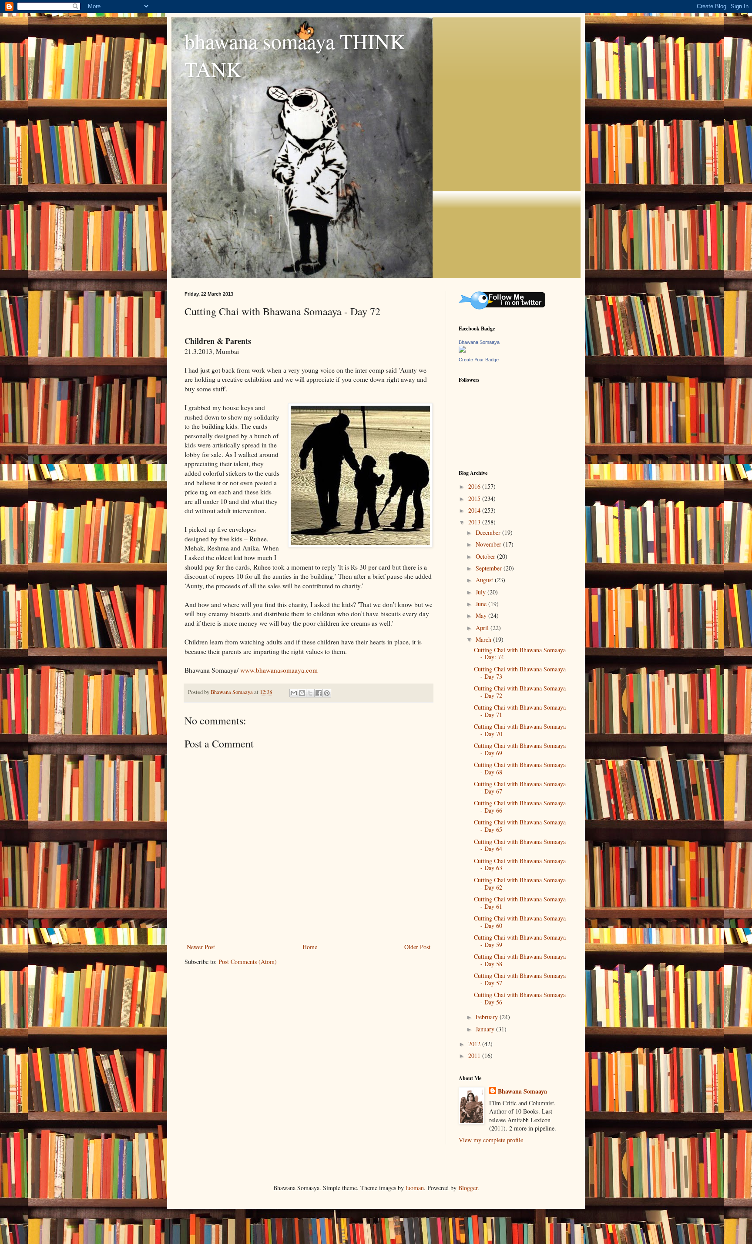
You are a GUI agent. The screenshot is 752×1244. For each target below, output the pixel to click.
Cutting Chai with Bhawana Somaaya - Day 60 (520, 922)
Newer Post (201, 947)
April (483, 628)
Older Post (417, 947)
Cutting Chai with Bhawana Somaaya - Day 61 (520, 902)
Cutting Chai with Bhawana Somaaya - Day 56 (520, 998)
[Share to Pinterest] (326, 693)
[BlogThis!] (302, 693)
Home (309, 947)
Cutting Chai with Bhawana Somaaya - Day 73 (520, 672)
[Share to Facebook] (318, 693)
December (489, 532)
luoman (415, 1188)
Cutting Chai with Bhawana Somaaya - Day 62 (520, 883)
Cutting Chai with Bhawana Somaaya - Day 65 (520, 826)
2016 (475, 486)
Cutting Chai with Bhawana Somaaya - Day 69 (520, 749)
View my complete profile (491, 1140)
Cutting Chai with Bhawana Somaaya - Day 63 (520, 864)
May (482, 615)
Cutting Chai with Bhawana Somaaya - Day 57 (520, 979)
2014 (475, 510)
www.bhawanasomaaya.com (279, 670)
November (489, 544)
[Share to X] (310, 693)
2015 (475, 498)
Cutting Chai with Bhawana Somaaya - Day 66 (520, 806)
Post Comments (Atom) (247, 961)
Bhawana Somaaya (479, 342)
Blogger (467, 1188)
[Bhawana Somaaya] (462, 350)
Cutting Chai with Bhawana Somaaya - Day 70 (520, 730)
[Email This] (293, 693)
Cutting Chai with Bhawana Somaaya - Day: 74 (520, 653)
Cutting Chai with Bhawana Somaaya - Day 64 (520, 845)
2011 (475, 1055)
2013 (475, 522)
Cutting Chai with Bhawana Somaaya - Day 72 (520, 692)
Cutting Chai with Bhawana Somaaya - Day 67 (520, 787)
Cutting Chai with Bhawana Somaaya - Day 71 (520, 711)
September (490, 568)
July (481, 592)
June (482, 604)
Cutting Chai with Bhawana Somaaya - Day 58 (520, 960)
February (488, 1017)
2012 (475, 1044)
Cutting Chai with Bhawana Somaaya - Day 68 (520, 768)
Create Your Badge (479, 359)
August (485, 580)
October (486, 556)
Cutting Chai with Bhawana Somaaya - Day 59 (520, 941)
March (484, 639)
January (486, 1029)
